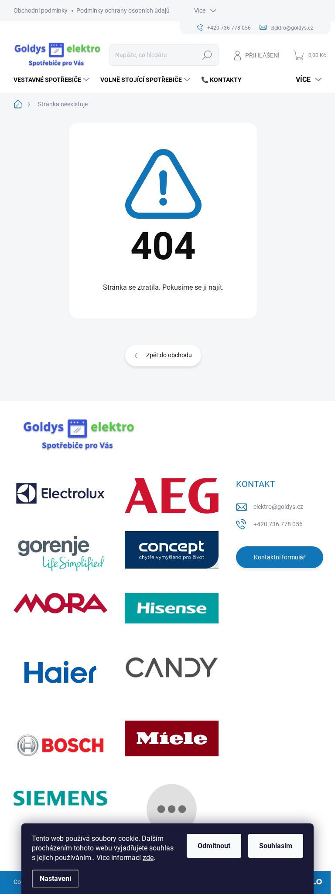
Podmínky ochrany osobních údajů (123, 10)
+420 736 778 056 (278, 524)
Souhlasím (275, 846)
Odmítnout (214, 846)
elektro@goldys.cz (278, 506)
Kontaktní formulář (279, 557)
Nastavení (55, 878)
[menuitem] (53, 80)
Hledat (207, 54)
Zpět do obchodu (169, 355)
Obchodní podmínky (41, 10)
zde (148, 857)
